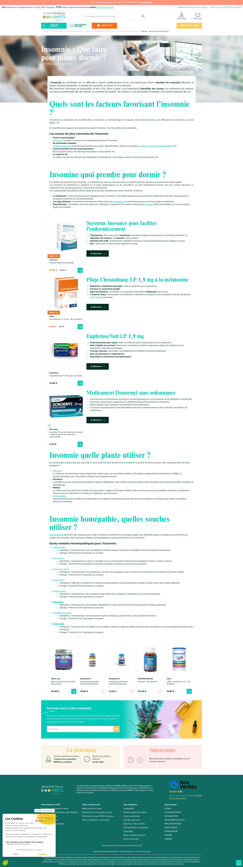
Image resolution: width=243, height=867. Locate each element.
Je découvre (96, 253)
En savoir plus (146, 2)
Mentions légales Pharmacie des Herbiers (59, 812)
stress (59, 140)
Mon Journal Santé (189, 25)
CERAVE (168, 839)
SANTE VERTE (171, 827)
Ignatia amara (59, 591)
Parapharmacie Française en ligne (192, 7)
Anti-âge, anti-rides (131, 820)
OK (116, 729)
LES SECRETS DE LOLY (175, 820)
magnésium (118, 201)
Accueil (45, 31)
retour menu (239, 864)
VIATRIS (168, 835)
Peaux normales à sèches (134, 835)
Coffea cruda (59, 547)
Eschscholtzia (59, 496)
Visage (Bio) (128, 808)
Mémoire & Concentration (95, 31)
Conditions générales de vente (54, 808)
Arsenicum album (61, 569)
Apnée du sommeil (62, 146)
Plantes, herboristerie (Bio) (135, 812)
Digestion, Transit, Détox (134, 823)
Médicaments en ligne (81, 25)
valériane (94, 297)
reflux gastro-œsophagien (160, 146)
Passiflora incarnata (62, 613)
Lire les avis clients (105, 7)
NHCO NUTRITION (173, 823)
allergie (143, 146)
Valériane (57, 470)
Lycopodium (58, 580)
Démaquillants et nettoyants (135, 827)
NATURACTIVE (171, 816)
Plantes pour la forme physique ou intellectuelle (122, 31)
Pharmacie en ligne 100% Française (225, 7)
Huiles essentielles (131, 816)
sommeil (149, 204)
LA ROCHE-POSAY (173, 812)
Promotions (106, 25)
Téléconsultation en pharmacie (95, 820)
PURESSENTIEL (171, 831)
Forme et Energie (131, 839)
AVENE (168, 808)
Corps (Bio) (128, 831)
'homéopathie (56, 534)
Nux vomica (58, 558)
